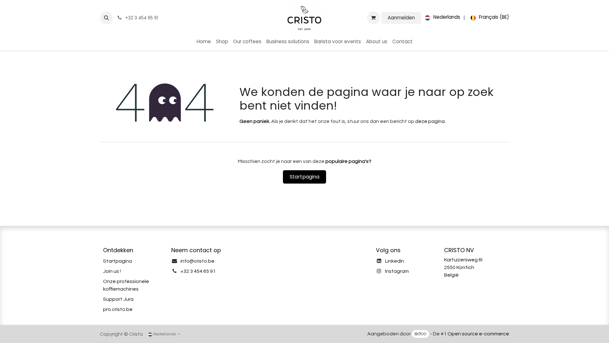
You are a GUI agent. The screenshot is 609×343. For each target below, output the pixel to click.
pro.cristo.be (118, 309)
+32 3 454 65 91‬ (198, 271)
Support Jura (118, 299)
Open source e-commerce (478, 333)
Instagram (397, 271)
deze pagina (430, 121)
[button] (106, 17)
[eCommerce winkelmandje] (373, 17)
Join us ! (112, 271)
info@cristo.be (197, 261)
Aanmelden (401, 17)
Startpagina (304, 176)
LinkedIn (394, 261)
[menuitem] (441, 18)
